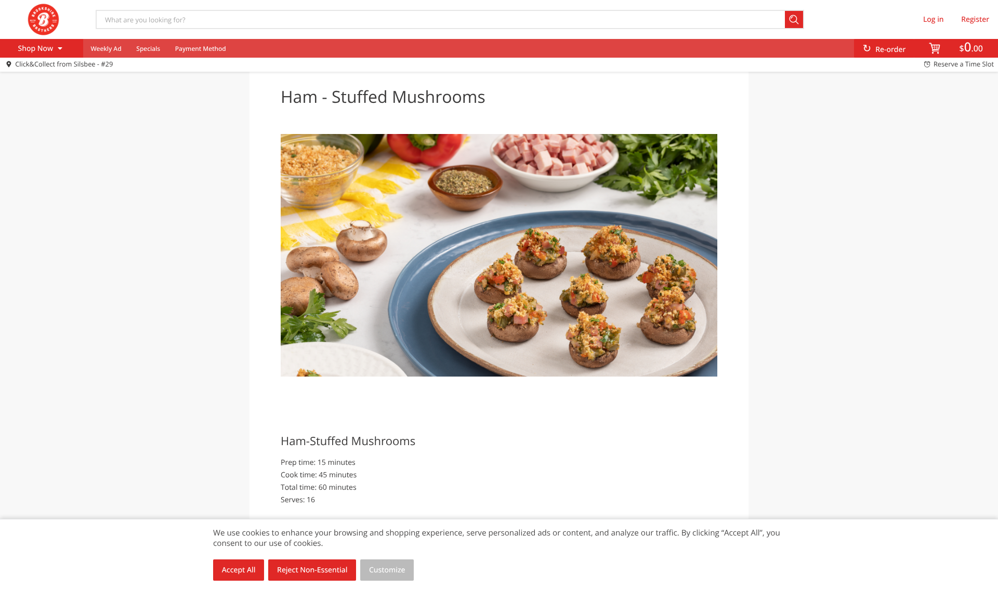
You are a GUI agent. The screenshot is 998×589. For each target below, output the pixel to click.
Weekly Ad (105, 48)
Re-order (890, 50)
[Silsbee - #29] (43, 19)
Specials (148, 48)
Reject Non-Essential (312, 570)
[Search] (794, 19)
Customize (387, 570)
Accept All (239, 570)
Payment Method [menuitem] (200, 48)
